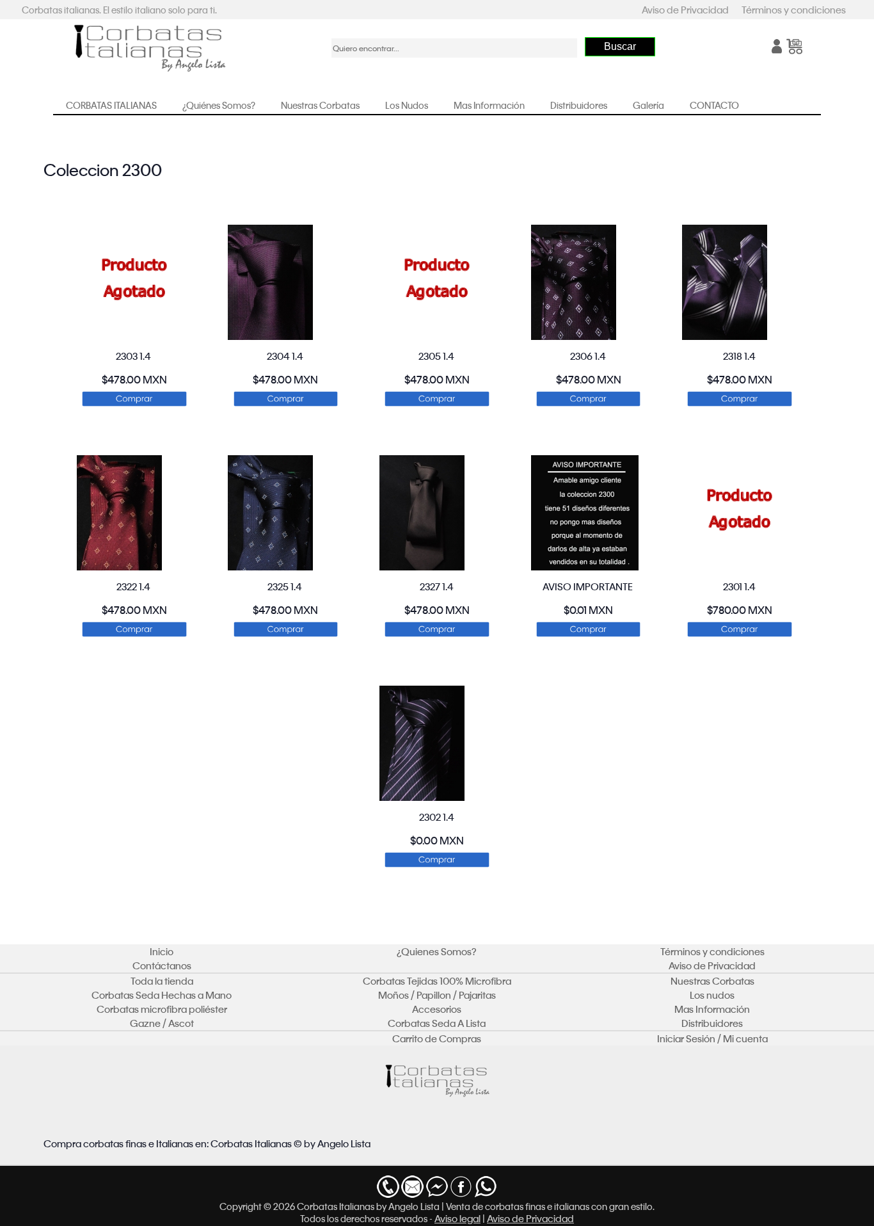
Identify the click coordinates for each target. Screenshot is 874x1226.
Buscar (620, 46)
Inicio (161, 951)
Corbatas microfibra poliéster (162, 1009)
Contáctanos (161, 965)
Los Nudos (406, 105)
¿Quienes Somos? (437, 951)
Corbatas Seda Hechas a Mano (161, 994)
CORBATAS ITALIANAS (111, 105)
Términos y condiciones (794, 9)
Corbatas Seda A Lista (437, 1023)
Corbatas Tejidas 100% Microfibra (437, 980)
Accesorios (436, 1009)
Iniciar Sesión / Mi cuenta (712, 1038)
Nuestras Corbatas (320, 105)
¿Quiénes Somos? (218, 105)
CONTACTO (714, 105)
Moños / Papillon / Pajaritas (437, 994)
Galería (648, 105)
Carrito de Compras (436, 1038)
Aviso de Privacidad (685, 9)
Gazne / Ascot (162, 1023)
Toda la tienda (162, 980)
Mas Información (489, 105)
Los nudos (712, 994)
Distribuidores (578, 105)
